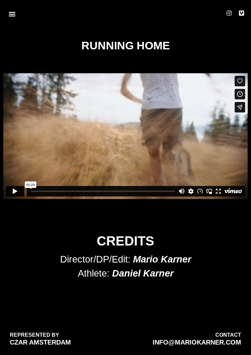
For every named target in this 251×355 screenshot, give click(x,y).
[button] (12, 14)
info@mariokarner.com (197, 342)
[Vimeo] (241, 13)
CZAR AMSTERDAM (40, 342)
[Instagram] (229, 13)
